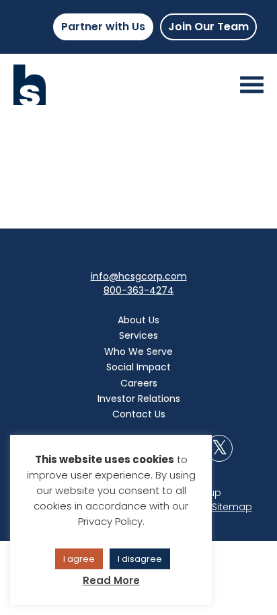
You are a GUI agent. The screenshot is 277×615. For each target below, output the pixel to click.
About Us (138, 320)
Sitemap (232, 507)
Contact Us (138, 414)
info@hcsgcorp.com (139, 276)
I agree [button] (79, 558)
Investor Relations (138, 398)
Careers (138, 383)
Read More (111, 580)
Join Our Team (208, 26)
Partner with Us (103, 26)
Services (138, 335)
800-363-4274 (139, 290)
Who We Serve (138, 351)
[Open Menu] (252, 85)
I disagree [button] (140, 558)
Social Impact (138, 367)
